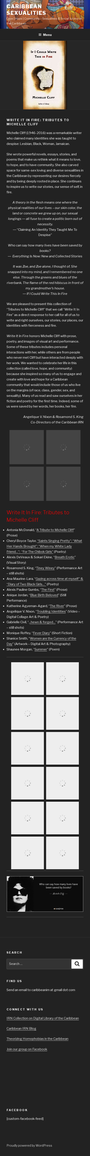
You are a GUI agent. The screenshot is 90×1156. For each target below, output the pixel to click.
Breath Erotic (64, 557)
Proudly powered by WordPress (29, 1145)
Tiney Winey (45, 568)
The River (57, 606)
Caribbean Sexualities (26, 9)
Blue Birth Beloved (44, 595)
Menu (47, 35)
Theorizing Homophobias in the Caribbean (37, 1039)
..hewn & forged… (42, 622)
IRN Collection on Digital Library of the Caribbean (43, 1018)
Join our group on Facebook (27, 1049)
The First (47, 590)
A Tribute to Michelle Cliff (55, 530)
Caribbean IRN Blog (21, 1028)
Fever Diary (41, 633)
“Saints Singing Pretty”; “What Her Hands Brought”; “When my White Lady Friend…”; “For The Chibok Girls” (44, 546)
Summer (41, 649)
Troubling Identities (51, 611)
